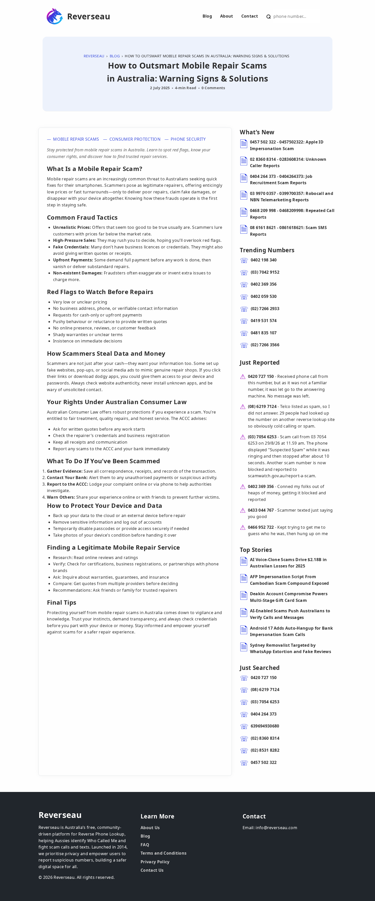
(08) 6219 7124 (262, 406)
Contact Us (152, 870)
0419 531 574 (264, 320)
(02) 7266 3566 (265, 345)
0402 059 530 (264, 296)
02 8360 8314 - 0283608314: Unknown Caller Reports (288, 162)
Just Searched (260, 668)
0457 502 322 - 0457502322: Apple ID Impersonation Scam (286, 145)
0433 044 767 (261, 510)
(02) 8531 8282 (265, 750)
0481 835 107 (264, 333)
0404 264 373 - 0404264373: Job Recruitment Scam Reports (281, 180)
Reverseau (88, 16)
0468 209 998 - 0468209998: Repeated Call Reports (292, 214)
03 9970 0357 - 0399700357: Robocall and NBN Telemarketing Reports (291, 197)
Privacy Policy (155, 862)
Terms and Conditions (163, 853)
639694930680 (265, 726)
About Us (150, 827)
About (226, 16)
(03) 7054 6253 (262, 437)
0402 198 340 (264, 260)
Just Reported (260, 362)
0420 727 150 (261, 376)
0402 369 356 (264, 284)
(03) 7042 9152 (265, 272)
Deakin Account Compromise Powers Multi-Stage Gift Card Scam (289, 597)
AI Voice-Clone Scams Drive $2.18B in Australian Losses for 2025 (288, 563)
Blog (207, 16)
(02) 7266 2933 (265, 308)
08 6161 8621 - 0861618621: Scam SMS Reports (288, 231)
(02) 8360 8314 (265, 738)
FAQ (145, 844)
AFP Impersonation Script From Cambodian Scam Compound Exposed (289, 580)
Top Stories (256, 550)
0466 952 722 (261, 527)
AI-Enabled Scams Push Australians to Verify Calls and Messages (290, 614)
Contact (249, 16)
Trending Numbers (267, 250)
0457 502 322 (264, 762)
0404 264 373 (264, 714)
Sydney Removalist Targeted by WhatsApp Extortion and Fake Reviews (290, 648)
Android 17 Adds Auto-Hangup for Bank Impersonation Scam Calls (291, 631)
